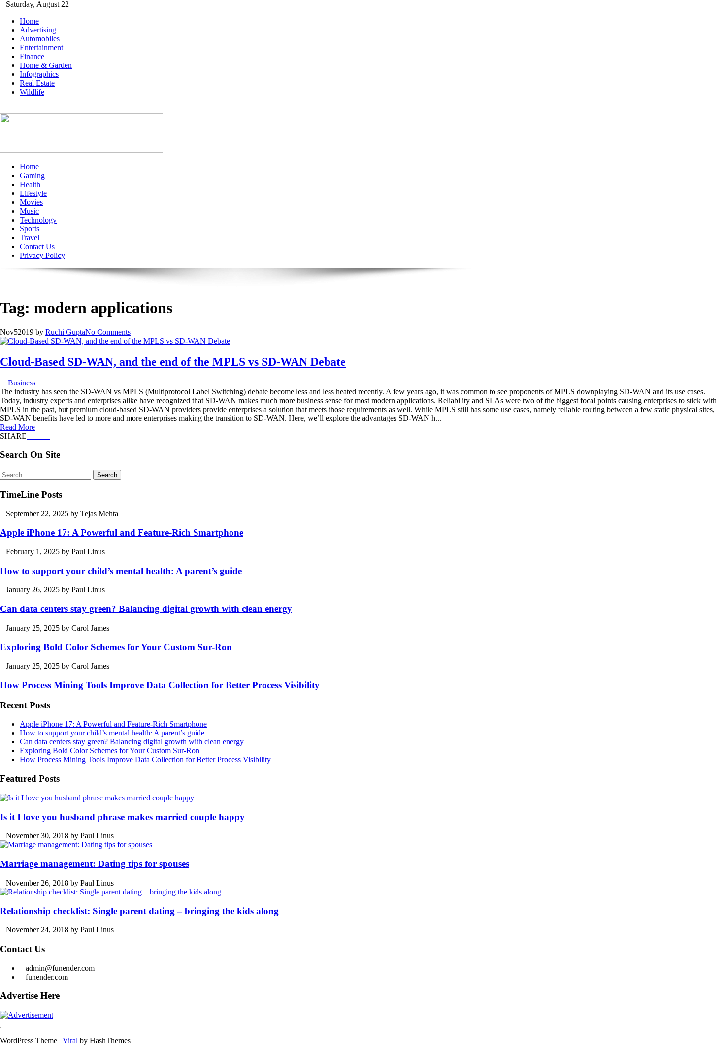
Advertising (38, 30)
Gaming (32, 175)
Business (21, 383)
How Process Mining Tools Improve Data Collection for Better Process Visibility (160, 685)
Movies (31, 202)
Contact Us (37, 246)
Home (29, 21)
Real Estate (37, 83)
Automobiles (40, 38)
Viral (70, 1040)
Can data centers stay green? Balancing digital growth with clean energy (146, 609)
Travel (29, 237)
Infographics (39, 74)
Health (30, 184)
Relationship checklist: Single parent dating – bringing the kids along (139, 911)
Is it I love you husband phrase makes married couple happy (122, 817)
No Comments (108, 332)
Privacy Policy (42, 255)
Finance (32, 56)
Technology (38, 220)
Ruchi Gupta (65, 332)
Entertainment (41, 47)
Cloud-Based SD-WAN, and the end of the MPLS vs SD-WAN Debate (173, 361)
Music (29, 211)
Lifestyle (33, 193)
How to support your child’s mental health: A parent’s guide (121, 571)
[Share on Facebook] (30, 436)
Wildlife (32, 92)
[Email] (47, 436)
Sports (29, 228)
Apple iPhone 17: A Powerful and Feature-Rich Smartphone (121, 532)
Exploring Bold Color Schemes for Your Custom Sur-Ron (116, 647)
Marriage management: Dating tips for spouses (94, 864)
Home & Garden (46, 65)
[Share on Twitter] (35, 436)
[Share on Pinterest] (41, 436)
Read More (17, 427)
